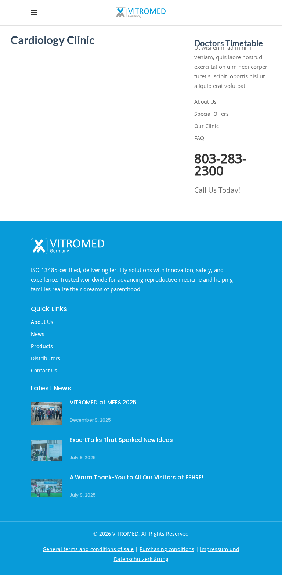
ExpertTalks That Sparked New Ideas (121, 440)
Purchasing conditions (167, 549)
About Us (205, 101)
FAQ (199, 138)
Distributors (45, 358)
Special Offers (211, 113)
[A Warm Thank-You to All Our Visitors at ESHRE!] (46, 488)
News (37, 334)
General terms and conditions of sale (88, 549)
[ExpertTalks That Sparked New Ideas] (46, 451)
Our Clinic (206, 125)
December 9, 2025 (90, 420)
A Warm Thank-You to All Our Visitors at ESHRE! (136, 477)
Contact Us (44, 370)
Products (42, 346)
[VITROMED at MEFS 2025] (46, 413)
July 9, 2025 (83, 457)
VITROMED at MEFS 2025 (103, 402)
